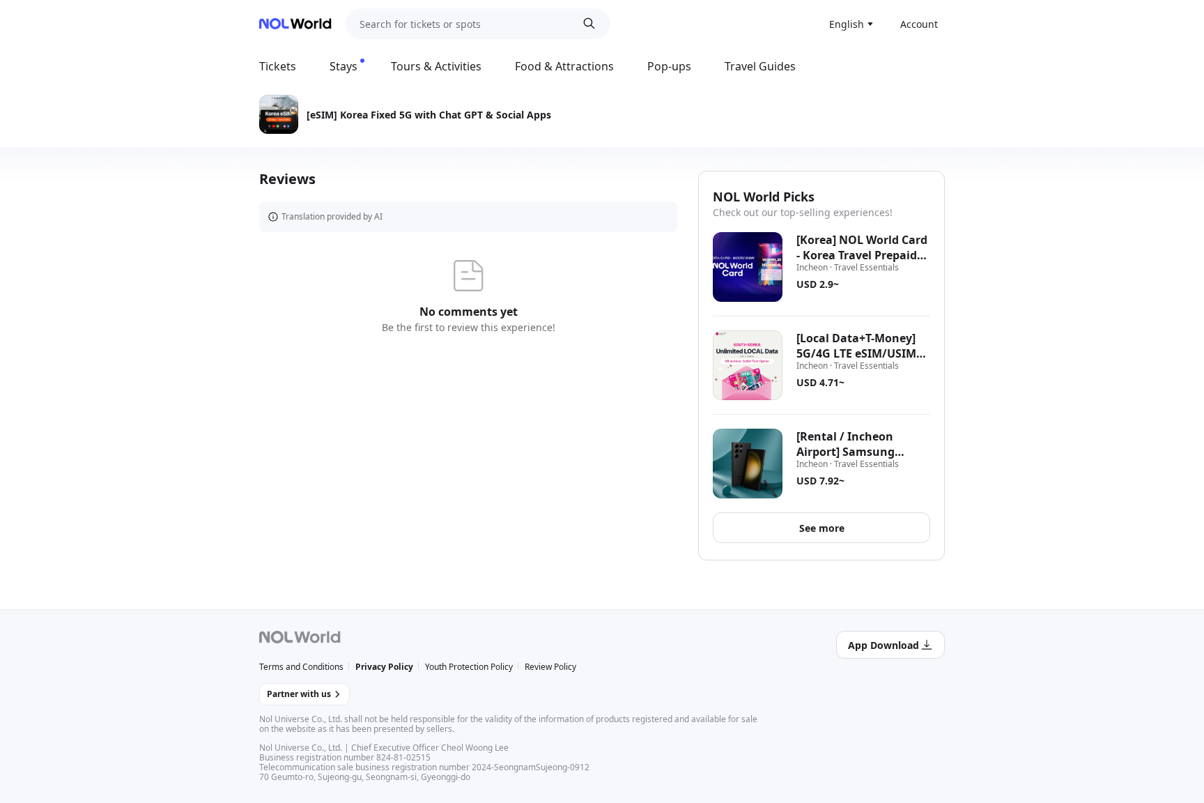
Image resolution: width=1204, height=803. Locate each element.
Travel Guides (760, 66)
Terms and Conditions (301, 667)
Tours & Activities (436, 66)
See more (821, 528)
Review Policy (550, 667)
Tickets (277, 66)
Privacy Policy (384, 667)
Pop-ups (669, 66)
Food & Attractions (564, 66)
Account (919, 24)
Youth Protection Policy (469, 667)
